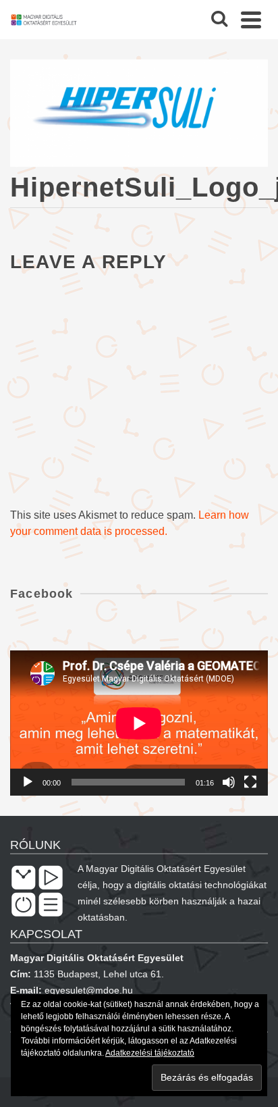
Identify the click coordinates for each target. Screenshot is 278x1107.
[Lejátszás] (27, 782)
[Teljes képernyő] (250, 782)
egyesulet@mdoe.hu (89, 990)
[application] (139, 723)
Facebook (42, 593)
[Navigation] (251, 19)
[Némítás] (228, 782)
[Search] (219, 19)
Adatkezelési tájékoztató (149, 1053)
